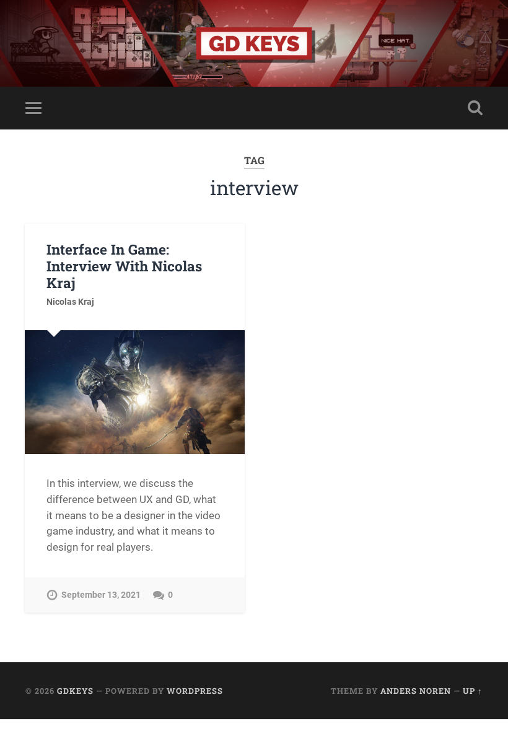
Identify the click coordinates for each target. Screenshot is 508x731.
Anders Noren (415, 691)
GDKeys (75, 691)
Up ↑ (473, 691)
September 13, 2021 (101, 595)
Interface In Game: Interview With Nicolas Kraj (124, 266)
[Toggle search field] (475, 108)
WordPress (195, 691)
